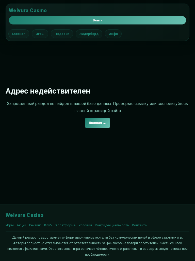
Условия (85, 225)
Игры (40, 34)
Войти (98, 20)
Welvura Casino (28, 10)
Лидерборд (89, 34)
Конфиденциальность (112, 225)
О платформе (65, 225)
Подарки (62, 34)
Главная (18, 34)
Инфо (113, 34)
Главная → (97, 123)
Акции (21, 225)
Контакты (140, 225)
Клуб (48, 225)
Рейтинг (35, 225)
